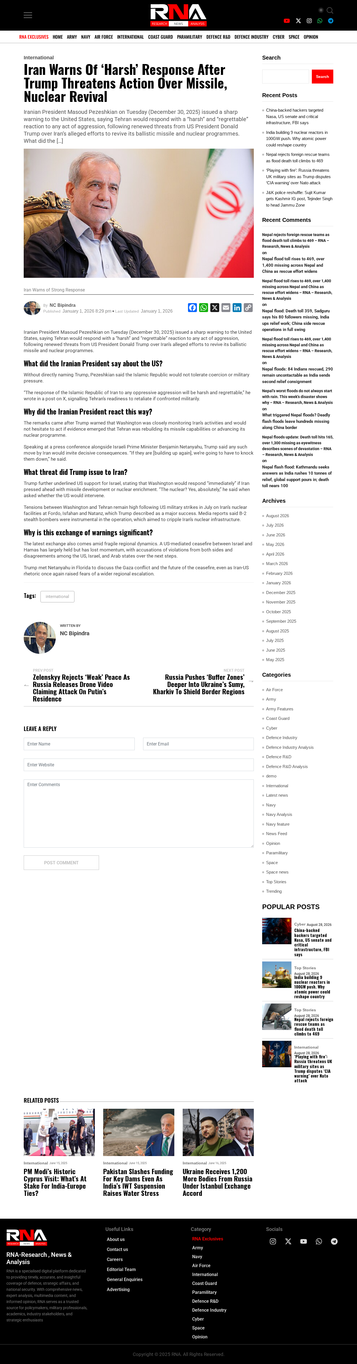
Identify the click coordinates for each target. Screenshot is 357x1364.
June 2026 (275, 535)
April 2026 (275, 554)
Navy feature (278, 824)
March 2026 (277, 563)
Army (72, 36)
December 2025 (280, 592)
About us (116, 1239)
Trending (274, 891)
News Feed (276, 833)
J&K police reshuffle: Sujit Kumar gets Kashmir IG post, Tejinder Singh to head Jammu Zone (299, 198)
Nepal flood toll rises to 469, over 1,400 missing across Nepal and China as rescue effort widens (293, 265)
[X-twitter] (288, 1241)
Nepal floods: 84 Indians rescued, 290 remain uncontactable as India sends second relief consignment (297, 375)
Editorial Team (121, 1269)
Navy (85, 36)
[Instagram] (273, 1241)
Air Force (104, 36)
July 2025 (275, 640)
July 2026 (275, 525)
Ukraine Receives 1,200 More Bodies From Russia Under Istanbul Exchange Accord (217, 1181)
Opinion (311, 36)
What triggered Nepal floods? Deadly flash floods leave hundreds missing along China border (296, 421)
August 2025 (277, 631)
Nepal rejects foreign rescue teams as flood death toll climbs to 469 (298, 157)
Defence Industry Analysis (290, 747)
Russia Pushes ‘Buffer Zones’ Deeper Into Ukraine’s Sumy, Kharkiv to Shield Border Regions (199, 684)
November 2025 (280, 602)
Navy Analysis (279, 814)
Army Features (279, 708)
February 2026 (279, 573)
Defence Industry (252, 36)
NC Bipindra (63, 305)
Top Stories (276, 881)
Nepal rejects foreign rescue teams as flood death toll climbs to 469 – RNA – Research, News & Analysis (295, 240)
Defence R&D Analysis (287, 766)
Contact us (117, 1249)
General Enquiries (125, 1279)
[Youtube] (304, 1241)
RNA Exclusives (34, 36)
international (57, 596)
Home (58, 36)
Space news (277, 872)
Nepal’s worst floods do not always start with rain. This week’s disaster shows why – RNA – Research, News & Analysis (297, 397)
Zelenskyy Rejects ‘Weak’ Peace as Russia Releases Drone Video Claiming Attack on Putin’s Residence (81, 687)
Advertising (118, 1289)
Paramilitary (189, 36)
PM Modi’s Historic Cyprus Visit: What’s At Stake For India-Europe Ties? (55, 1181)
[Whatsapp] (319, 1241)
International (130, 36)
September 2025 (281, 621)
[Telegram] (334, 1241)
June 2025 (275, 650)
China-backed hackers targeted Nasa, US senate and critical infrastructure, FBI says (294, 116)
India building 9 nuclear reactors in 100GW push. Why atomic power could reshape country (297, 138)
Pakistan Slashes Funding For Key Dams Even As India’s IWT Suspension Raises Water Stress (138, 1181)
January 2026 (278, 582)
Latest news (277, 795)
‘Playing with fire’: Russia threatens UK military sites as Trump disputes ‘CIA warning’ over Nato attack (298, 176)
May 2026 (275, 544)
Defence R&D (218, 36)
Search (271, 58)
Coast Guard (160, 36)
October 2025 (278, 611)
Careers (115, 1259)
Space (294, 36)
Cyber (278, 36)
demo (271, 776)
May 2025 (275, 659)
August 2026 (277, 515)
